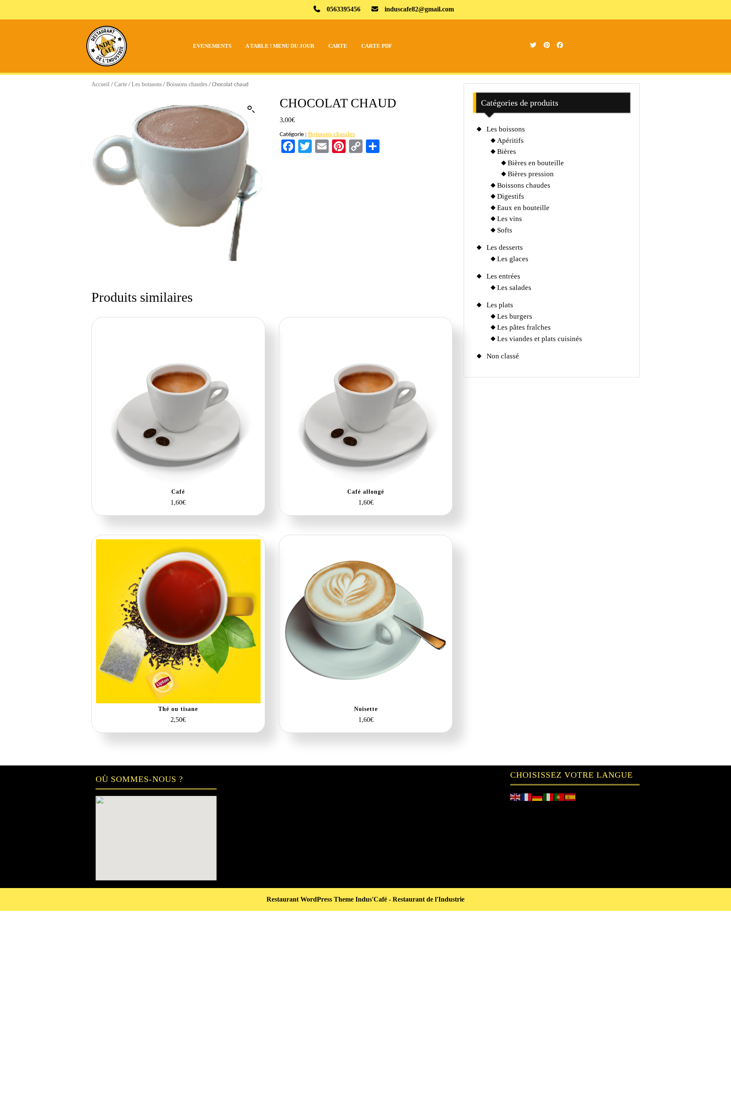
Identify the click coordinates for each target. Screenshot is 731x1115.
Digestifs (510, 196)
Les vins (509, 219)
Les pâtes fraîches (524, 327)
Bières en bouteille (536, 163)
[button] (251, 109)
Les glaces (512, 259)
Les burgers (514, 316)
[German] (537, 796)
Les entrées (503, 276)
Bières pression (531, 174)
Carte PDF (376, 46)
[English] (515, 796)
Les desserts (504, 247)
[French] (526, 796)
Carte (337, 46)
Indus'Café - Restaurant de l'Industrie (409, 899)
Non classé (502, 356)
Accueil (100, 84)
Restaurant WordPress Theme (310, 899)
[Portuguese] (559, 796)
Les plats (499, 305)
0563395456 (343, 9)
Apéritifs (510, 141)
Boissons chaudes (186, 84)
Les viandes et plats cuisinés (539, 339)
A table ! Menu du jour (279, 46)
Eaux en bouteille (523, 208)
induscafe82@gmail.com (419, 9)
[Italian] (548, 796)
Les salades (514, 288)
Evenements (212, 46)
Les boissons (147, 84)
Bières (506, 152)
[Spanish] (570, 796)
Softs (504, 230)
